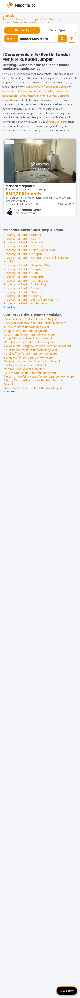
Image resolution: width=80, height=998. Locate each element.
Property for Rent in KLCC (21, 273)
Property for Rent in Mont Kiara (24, 242)
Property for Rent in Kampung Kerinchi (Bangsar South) (36, 259)
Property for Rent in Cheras (22, 235)
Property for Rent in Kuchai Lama (26, 303)
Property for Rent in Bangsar (23, 269)
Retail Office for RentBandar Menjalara (30, 354)
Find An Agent (58, 30)
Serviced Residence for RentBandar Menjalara (35, 323)
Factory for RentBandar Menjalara (27, 365)
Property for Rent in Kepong (22, 296)
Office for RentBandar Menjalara (26, 327)
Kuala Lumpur (31, 19)
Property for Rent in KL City (22, 238)
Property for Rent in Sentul (22, 288)
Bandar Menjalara (52, 19)
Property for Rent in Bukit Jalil (23, 246)
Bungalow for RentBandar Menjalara (28, 357)
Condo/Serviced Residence (20, 22)
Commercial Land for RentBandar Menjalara (34, 361)
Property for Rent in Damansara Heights (31, 300)
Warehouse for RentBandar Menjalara (30, 342)
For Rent (16, 19)
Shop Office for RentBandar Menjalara (30, 338)
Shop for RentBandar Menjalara (25, 331)
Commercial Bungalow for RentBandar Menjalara (37, 346)
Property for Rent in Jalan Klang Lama (29, 250)
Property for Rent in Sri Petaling (25, 284)
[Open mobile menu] (70, 6)
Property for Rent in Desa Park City (27, 265)
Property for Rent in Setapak (23, 254)
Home (5, 19)
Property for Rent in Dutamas (24, 292)
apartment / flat (12, 91)
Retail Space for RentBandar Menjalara (30, 350)
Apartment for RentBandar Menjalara (29, 334)
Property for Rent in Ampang (23, 277)
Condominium (46, 22)
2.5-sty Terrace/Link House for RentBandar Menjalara (33, 382)
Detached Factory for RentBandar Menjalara (34, 388)
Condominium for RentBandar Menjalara (32, 319)
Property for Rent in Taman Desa (26, 281)
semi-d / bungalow (23, 95)
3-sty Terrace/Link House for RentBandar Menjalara (39, 377)
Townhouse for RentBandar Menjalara (30, 373)
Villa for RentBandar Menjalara (24, 369)
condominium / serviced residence (47, 87)
